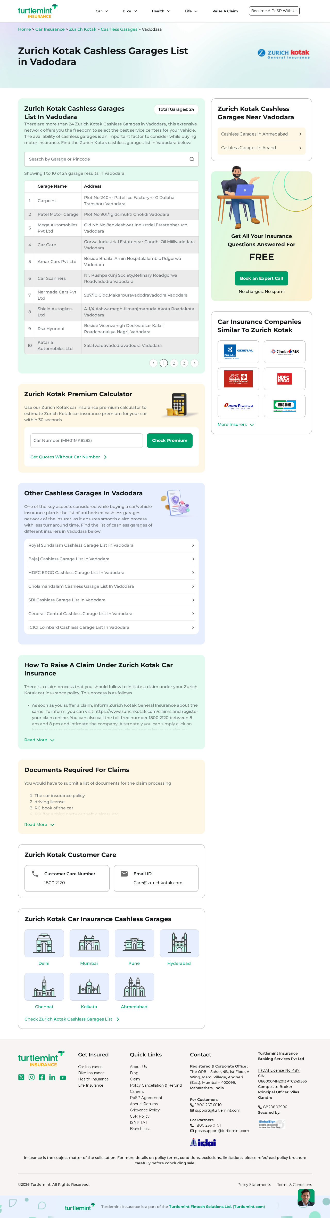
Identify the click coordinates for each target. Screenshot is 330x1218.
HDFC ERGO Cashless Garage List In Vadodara (76, 572)
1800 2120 (54, 882)
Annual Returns (144, 1104)
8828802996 (275, 1107)
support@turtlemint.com (217, 1110)
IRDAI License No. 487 (279, 1070)
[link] (153, 363)
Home (24, 29)
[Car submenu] (105, 11)
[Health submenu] (167, 11)
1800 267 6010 (208, 1105)
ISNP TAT (138, 1122)
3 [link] (184, 363)
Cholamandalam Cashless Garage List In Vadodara (81, 586)
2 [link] (174, 363)
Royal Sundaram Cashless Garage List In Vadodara (81, 545)
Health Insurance (93, 1079)
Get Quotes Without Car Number (65, 457)
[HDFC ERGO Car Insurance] (284, 379)
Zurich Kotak (83, 29)
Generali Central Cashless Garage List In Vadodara (80, 613)
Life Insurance (90, 1085)
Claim (135, 1079)
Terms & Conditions (294, 1184)
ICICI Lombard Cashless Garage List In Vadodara (78, 627)
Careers (137, 1091)
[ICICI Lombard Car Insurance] (238, 406)
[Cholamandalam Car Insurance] (284, 352)
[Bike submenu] (134, 11)
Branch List (140, 1128)
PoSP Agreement (146, 1097)
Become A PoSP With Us (274, 11)
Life (188, 11)
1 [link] (163, 363)
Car (99, 11)
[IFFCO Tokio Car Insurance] (284, 406)
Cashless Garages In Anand (248, 147)
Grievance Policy (145, 1110)
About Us (138, 1066)
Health (158, 11)
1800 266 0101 (208, 1125)
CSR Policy (140, 1116)
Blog (134, 1073)
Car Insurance (50, 29)
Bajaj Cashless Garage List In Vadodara (69, 558)
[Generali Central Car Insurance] (238, 379)
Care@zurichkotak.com (158, 882)
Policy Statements (254, 1184)
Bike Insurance (91, 1073)
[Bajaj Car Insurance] (238, 352)
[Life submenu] (194, 11)
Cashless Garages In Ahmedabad (254, 134)
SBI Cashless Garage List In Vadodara (67, 600)
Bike (127, 11)
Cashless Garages (119, 29)
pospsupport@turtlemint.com (222, 1130)
